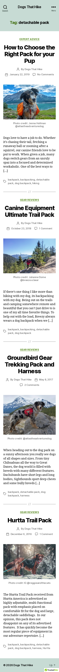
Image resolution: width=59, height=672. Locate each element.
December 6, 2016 (21, 534)
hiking (35, 183)
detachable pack (29, 491)
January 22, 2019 (19, 74)
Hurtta (46, 648)
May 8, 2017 (46, 379)
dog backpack (23, 183)
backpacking (27, 179)
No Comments (45, 74)
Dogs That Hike (29, 7)
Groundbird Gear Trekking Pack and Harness (29, 364)
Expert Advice (30, 39)
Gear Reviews (29, 199)
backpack (13, 179)
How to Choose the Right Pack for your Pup (29, 54)
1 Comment (45, 228)
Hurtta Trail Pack (30, 520)
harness (24, 495)
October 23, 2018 (21, 228)
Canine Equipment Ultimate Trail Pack (29, 211)
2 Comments (31, 384)
